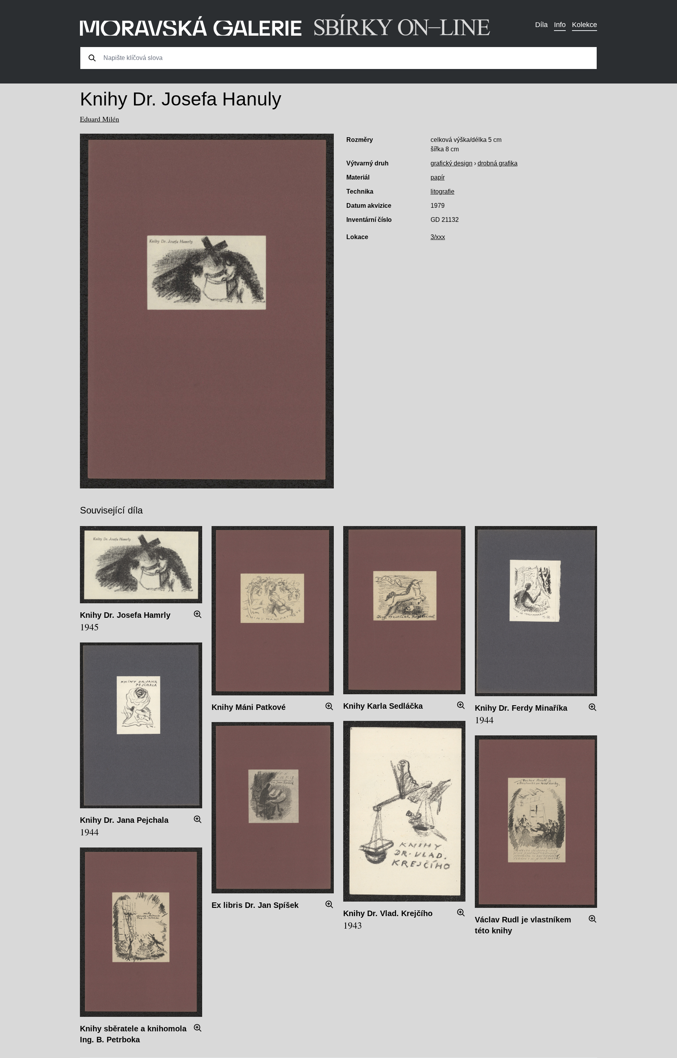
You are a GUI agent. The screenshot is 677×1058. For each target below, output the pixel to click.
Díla (541, 25)
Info (560, 25)
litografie (442, 191)
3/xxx (438, 237)
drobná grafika (498, 163)
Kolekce (584, 25)
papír (438, 177)
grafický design (451, 163)
